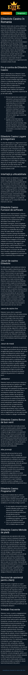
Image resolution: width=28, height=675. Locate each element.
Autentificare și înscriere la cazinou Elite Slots (14, 670)
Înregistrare (21, 13)
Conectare (6, 13)
